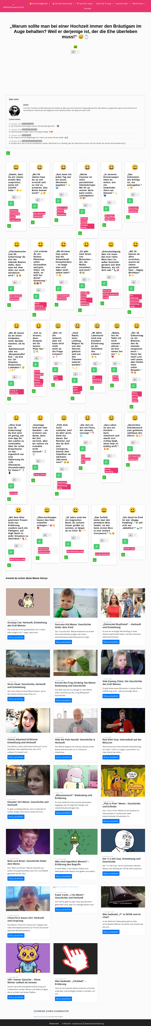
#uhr (83, 456)
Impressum (77, 1023)
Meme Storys (137, 3)
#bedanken (14, 211)
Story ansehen (15, 637)
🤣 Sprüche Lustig (84, 3)
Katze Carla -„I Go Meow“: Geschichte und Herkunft (70, 896)
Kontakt (87, 8)
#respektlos (38, 374)
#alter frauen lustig (17, 559)
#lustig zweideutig (109, 470)
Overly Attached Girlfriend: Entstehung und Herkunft (22, 741)
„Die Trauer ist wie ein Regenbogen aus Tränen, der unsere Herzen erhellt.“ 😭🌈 (39, 137)
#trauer (112, 219)
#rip (106, 219)
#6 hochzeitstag (63, 296)
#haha (83, 293)
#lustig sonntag (40, 475)
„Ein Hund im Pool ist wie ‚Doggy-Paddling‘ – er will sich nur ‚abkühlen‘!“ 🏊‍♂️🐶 (132, 522)
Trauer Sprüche (26, 135)
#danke (12, 217)
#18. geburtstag (134, 297)
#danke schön (15, 220)
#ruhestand (61, 214)
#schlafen (76, 393)
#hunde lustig (129, 549)
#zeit (83, 462)
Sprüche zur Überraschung (29, 129)
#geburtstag (38, 216)
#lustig (105, 297)
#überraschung (44, 552)
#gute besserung (39, 305)
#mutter (116, 380)
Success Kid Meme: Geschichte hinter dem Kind (73, 626)
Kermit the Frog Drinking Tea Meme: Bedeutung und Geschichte (75, 684)
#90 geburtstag (97, 378)
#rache (37, 371)
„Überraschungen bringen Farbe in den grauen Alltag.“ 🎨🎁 (31, 132)
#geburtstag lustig (134, 305)
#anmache (107, 291)
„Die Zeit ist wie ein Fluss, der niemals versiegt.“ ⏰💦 (87, 430)
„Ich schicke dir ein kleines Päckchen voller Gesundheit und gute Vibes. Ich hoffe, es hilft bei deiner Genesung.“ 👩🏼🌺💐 (40, 267)
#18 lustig (13, 493)
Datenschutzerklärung (94, 1023)
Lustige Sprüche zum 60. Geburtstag (32, 141)
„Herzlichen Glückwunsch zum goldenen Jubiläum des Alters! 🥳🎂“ (135, 430)
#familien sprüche (84, 226)
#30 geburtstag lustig (75, 551)
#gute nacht (75, 388)
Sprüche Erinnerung (27, 124)
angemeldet (41, 1016)
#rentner (60, 211)
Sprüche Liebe (122, 3)
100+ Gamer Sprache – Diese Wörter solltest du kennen (23, 981)
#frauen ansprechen (110, 294)
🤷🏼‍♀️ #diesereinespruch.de (13, 6)
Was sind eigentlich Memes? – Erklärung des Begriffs (72, 863)
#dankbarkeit (15, 214)
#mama (115, 377)
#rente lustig (62, 208)
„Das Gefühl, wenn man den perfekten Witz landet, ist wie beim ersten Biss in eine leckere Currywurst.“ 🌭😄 (104, 525)
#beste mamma (135, 394)
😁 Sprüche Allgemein (39, 3)
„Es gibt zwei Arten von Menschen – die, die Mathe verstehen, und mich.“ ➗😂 (86, 262)
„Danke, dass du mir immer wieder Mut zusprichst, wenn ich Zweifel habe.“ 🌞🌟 (15, 182)
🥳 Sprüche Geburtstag (62, 3)
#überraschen (43, 549)
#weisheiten (133, 211)
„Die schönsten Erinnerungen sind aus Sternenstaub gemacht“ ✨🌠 (34, 126)
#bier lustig (56, 378)
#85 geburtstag (134, 456)
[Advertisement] (72, 76)
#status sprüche (84, 300)
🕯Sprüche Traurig (104, 3)
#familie (84, 222)
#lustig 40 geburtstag (14, 392)
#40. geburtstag (39, 213)
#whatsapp (85, 304)
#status (83, 296)
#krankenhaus (40, 309)
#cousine (84, 219)
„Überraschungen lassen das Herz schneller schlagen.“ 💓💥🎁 (46, 522)
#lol (87, 293)
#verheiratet (61, 299)
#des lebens (133, 208)
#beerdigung (109, 216)
